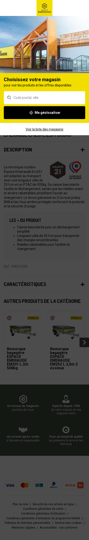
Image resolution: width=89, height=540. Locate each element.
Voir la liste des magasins (44, 129)
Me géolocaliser (48, 113)
